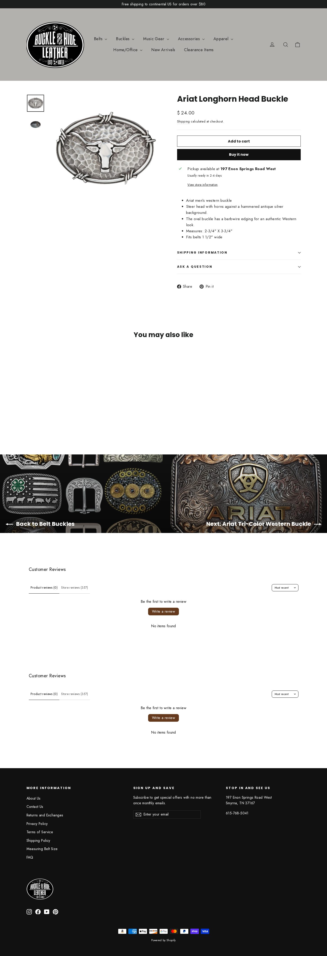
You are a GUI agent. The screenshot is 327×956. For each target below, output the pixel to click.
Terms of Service (40, 832)
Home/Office (126, 50)
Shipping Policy (38, 840)
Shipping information (202, 252)
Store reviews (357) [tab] (74, 587)
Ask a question (194, 267)
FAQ (30, 857)
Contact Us (35, 806)
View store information (202, 184)
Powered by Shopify (163, 940)
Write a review (163, 611)
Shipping (183, 121)
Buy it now (239, 154)
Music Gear (154, 39)
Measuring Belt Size (42, 848)
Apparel (222, 39)
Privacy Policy (37, 823)
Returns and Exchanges (45, 815)
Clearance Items (199, 50)
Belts (99, 39)
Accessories (189, 39)
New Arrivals (163, 50)
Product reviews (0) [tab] (44, 587)
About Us (34, 798)
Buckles (123, 39)
